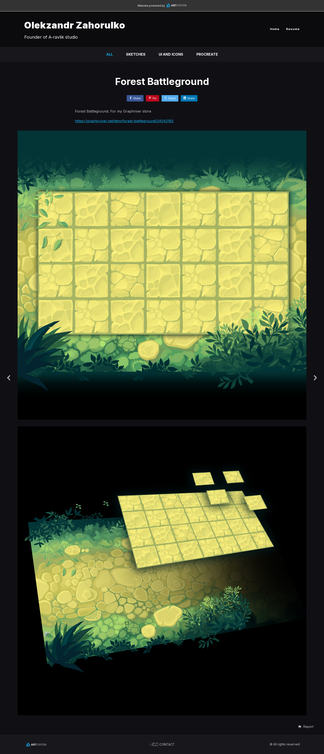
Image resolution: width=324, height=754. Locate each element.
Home (274, 29)
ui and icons (171, 54)
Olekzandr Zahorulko (74, 25)
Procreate (207, 54)
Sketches (135, 54)
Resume (293, 29)
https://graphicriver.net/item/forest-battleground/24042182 (124, 121)
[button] (305, 726)
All (109, 54)
